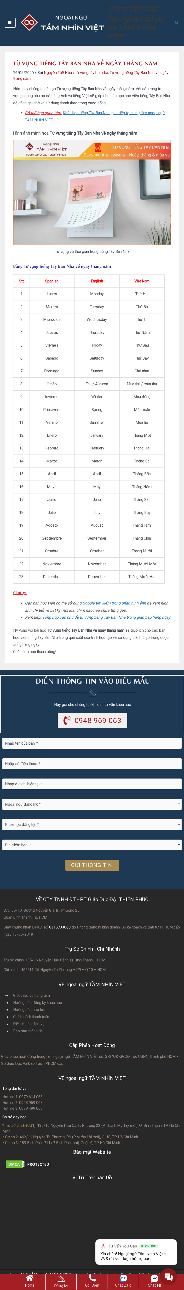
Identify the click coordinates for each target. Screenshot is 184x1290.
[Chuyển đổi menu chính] (10, 23)
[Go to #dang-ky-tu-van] (61, 1282)
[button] (177, 23)
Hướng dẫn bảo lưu (29, 1009)
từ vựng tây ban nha (91, 72)
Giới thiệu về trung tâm (31, 995)
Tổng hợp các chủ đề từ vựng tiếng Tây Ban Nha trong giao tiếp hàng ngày (106, 617)
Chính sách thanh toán (31, 1017)
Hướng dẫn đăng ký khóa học (37, 1002)
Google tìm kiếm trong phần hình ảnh (114, 603)
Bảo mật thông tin (28, 1031)
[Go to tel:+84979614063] (92, 1282)
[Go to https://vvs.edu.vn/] (29, 1282)
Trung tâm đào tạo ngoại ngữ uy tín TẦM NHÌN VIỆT (136, 22)
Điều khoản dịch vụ (29, 1024)
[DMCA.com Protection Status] (29, 1164)
